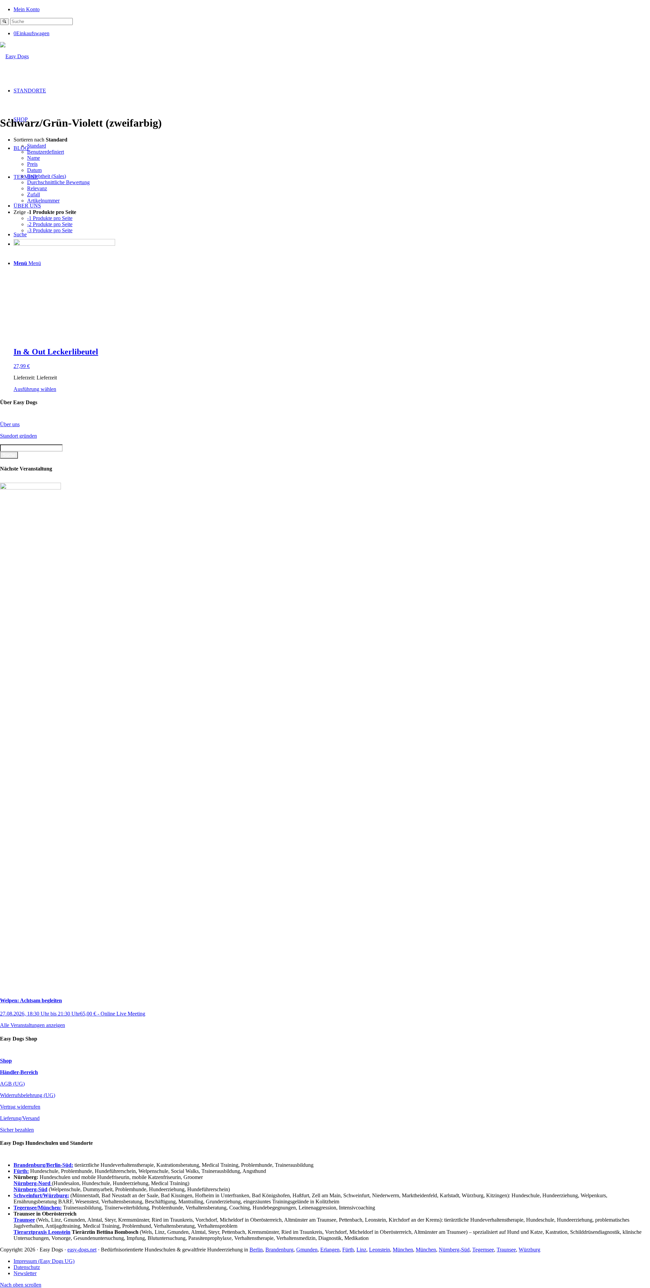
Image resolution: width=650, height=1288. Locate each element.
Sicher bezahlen (17, 1130)
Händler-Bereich (19, 1072)
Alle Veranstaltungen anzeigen (32, 1025)
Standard (36, 146)
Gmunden (307, 1249)
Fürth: (21, 1171)
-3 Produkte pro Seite (49, 230)
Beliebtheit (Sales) (46, 176)
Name (33, 158)
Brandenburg (279, 1249)
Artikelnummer (43, 200)
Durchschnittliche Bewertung (58, 182)
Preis (32, 164)
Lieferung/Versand (20, 1118)
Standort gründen (18, 436)
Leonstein (379, 1249)
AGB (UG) (12, 1084)
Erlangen (330, 1249)
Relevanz (37, 188)
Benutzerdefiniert (45, 152)
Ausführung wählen (35, 389)
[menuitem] (332, 9)
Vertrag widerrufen (20, 1107)
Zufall (33, 194)
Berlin (256, 1249)
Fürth (348, 1249)
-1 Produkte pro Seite (49, 218)
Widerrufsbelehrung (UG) (27, 1095)
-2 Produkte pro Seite (49, 224)
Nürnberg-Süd (454, 1249)
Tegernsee (483, 1249)
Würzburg (529, 1249)
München (403, 1249)
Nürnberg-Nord (33, 1183)
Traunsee (506, 1249)
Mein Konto (27, 9)
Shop (6, 1061)
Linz (361, 1249)
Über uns (10, 424)
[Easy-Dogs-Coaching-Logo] (14, 56)
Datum (34, 170)
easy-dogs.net (81, 1249)
